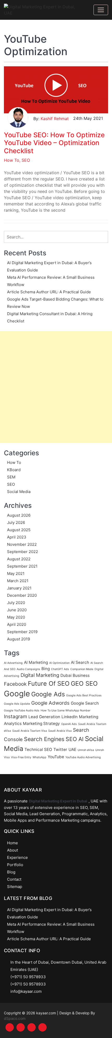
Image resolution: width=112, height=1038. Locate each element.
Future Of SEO (49, 683)
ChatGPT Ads (60, 669)
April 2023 (16, 537)
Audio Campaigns (28, 669)
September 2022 (22, 551)
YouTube (56, 756)
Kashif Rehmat (55, 118)
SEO (11, 484)
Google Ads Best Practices (84, 695)
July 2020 (16, 602)
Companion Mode (81, 669)
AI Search (80, 662)
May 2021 (15, 573)
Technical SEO (38, 749)
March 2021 (17, 580)
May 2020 (16, 617)
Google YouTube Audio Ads (21, 710)
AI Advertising (13, 663)
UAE (72, 749)
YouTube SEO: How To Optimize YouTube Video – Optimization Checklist (54, 143)
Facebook (15, 684)
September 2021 (22, 566)
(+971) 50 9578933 (28, 976)
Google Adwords (50, 703)
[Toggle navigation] (101, 10)
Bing (45, 668)
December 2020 (22, 595)
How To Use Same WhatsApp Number (65, 710)
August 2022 (18, 558)
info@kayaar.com (26, 991)
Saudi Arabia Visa (60, 730)
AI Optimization (59, 663)
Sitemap (14, 886)
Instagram (15, 716)
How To (11, 160)
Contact (14, 879)
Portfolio (15, 864)
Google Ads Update (17, 703)
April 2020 (16, 624)
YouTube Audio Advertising (83, 757)
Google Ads (48, 694)
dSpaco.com (15, 1018)
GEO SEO (84, 683)
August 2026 (18, 515)
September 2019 (22, 631)
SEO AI (75, 739)
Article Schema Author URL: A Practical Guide (49, 291)
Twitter (60, 749)
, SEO (24, 160)
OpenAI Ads (69, 724)
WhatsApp (39, 757)
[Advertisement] (56, 387)
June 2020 (17, 609)
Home (12, 842)
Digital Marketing (40, 675)
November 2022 (22, 544)
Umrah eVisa (86, 750)
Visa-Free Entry (21, 757)
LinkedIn (69, 716)
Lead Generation (44, 716)
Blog (11, 872)
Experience (17, 857)
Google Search (85, 703)
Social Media (18, 491)
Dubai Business (75, 675)
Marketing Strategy (41, 723)
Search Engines (44, 739)
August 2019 (18, 639)
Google (17, 693)
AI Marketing (36, 662)
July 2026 (16, 522)
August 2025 (18, 529)
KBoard (14, 469)
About (12, 850)
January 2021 (19, 588)
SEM (11, 477)
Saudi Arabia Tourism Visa (29, 730)
